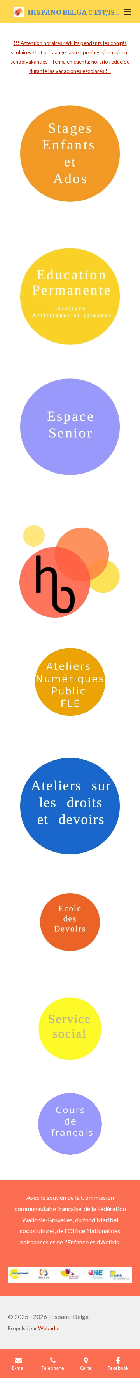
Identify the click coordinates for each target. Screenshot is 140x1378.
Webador (49, 1328)
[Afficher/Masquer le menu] (127, 11)
